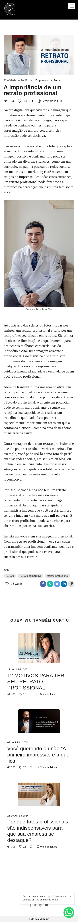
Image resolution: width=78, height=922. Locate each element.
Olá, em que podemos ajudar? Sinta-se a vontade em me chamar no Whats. (44, 898)
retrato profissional (57, 575)
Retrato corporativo (30, 575)
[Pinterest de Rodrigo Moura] (40, 905)
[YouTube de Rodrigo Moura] (46, 905)
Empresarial (42, 80)
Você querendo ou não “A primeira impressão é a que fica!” (38, 755)
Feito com (39, 919)
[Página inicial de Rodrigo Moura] (10, 10)
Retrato (58, 80)
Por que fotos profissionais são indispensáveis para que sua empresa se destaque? (37, 831)
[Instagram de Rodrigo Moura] (35, 905)
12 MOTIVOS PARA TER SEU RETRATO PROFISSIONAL (35, 682)
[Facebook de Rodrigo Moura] (31, 905)
